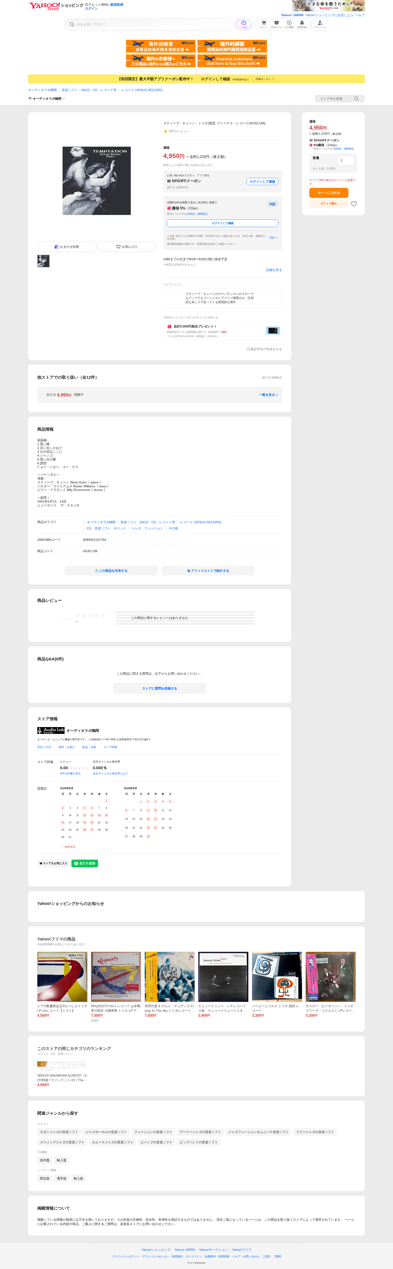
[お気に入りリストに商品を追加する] (354, 203)
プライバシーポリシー (125, 1256)
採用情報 (223, 1256)
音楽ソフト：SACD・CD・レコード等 (89, 90)
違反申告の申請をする (266, 349)
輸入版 (78, 1178)
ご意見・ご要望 (271, 1256)
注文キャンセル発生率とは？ (110, 773)
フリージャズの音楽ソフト (315, 1132)
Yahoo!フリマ (242, 1249)
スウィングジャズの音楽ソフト (62, 1142)
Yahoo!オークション (213, 1249)
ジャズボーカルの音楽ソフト (106, 1132)
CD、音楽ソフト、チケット (106, 528)
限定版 (45, 1178)
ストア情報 (110, 747)
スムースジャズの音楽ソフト (112, 1142)
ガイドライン (194, 1256)
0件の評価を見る (70, 773)
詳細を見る (274, 270)
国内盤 (45, 1160)
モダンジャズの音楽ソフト (59, 1132)
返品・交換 (89, 747)
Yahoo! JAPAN (292, 15)
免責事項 (210, 1256)
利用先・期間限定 (198, 213)
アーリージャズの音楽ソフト (200, 1132)
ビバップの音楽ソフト (156, 1142)
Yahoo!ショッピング (156, 1249)
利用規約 (177, 1256)
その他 (173, 528)
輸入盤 (61, 1160)
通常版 (61, 1178)
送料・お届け (66, 747)
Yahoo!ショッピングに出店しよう (329, 15)
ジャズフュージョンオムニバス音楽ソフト (258, 1132)
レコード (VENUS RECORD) (142, 90)
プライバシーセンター (155, 1256)
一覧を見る (267, 394)
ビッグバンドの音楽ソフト (199, 1142)
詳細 (272, 237)
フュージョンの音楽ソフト (153, 1132)
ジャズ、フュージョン (147, 528)
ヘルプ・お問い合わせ (245, 1256)
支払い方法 (44, 747)
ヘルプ (360, 15)
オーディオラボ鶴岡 (42, 90)
